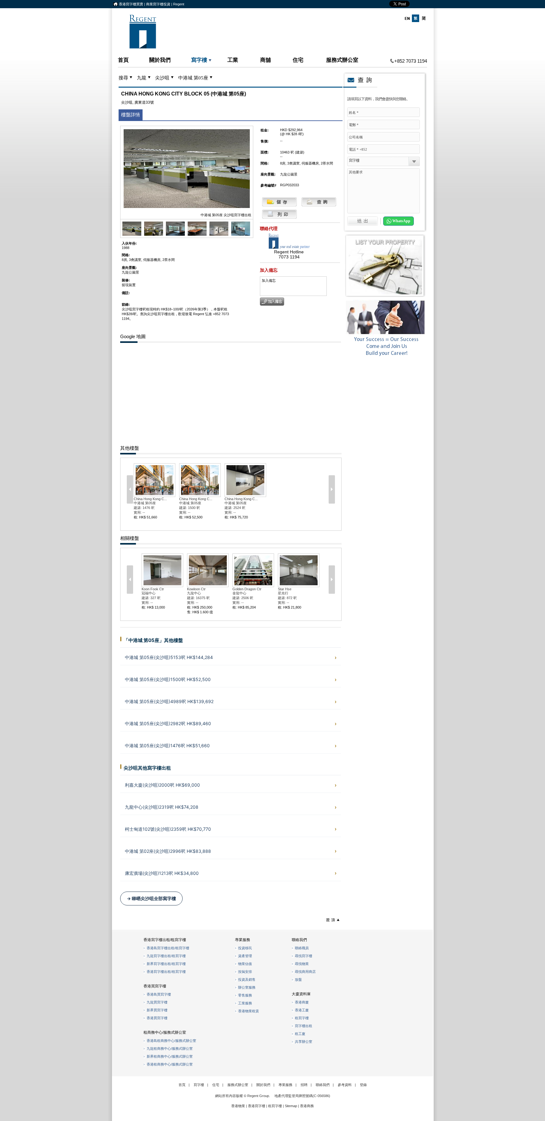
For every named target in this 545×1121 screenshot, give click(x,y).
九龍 (141, 77)
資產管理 (245, 956)
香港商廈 (302, 1002)
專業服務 (285, 1085)
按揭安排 (245, 972)
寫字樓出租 (303, 1026)
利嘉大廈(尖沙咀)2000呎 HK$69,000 (162, 785)
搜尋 (123, 77)
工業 (232, 60)
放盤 (298, 979)
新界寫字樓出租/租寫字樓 (166, 964)
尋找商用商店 (305, 972)
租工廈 (300, 1034)
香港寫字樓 (256, 1106)
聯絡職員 (302, 948)
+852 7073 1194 (410, 61)
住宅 (298, 60)
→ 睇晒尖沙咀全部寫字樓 (151, 898)
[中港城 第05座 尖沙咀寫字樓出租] (131, 234)
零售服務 (245, 995)
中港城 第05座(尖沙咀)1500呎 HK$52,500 (168, 679)
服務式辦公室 (342, 60)
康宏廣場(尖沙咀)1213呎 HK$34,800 (162, 873)
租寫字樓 (302, 1018)
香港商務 (307, 1106)
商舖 (265, 60)
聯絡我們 (323, 1085)
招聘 (304, 1085)
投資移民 (245, 948)
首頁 (123, 60)
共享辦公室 (303, 1041)
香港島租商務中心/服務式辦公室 (171, 1041)
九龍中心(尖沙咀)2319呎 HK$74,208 (161, 807)
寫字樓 (199, 60)
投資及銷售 (246, 979)
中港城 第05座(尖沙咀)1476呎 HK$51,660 (167, 745)
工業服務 (245, 1003)
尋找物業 (302, 964)
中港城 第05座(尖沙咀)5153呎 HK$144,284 (169, 657)
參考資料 (345, 1085)
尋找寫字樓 (303, 956)
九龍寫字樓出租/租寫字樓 (166, 956)
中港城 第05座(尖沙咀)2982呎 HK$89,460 (168, 723)
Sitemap (291, 1106)
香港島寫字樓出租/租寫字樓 (168, 948)
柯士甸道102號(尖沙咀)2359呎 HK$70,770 (168, 829)
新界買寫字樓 (157, 1010)
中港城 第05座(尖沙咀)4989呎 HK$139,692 (169, 701)
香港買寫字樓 (157, 1018)
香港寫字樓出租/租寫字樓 (166, 972)
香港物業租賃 (248, 1011)
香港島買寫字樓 (159, 994)
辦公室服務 (246, 987)
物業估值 (245, 964)
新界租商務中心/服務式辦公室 (170, 1056)
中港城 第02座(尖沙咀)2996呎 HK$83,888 (168, 851)
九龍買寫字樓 (157, 1002)
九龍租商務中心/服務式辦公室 (170, 1048)
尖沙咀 (162, 77)
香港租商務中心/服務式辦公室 (170, 1064)
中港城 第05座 (193, 77)
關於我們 (160, 60)
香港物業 (238, 1106)
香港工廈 (302, 1010)
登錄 (363, 1085)
